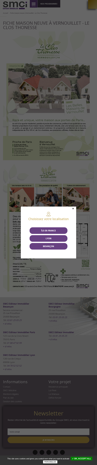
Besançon (48, 246)
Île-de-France (48, 230)
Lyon (48, 238)
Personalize (50, 462)
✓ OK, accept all (81, 459)
